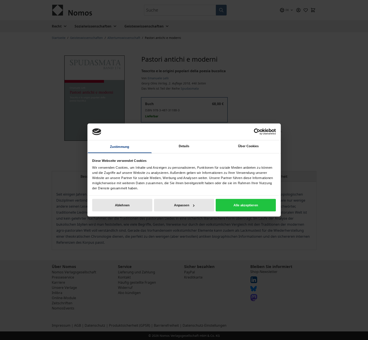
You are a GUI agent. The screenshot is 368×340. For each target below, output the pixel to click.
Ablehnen (122, 205)
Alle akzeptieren (246, 205)
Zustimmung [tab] (119, 146)
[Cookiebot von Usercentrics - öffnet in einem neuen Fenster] (257, 132)
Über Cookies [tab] (248, 146)
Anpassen (181, 205)
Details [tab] (184, 146)
